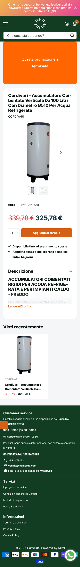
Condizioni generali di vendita (20, 493)
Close (75, 8)
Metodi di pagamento (15, 500)
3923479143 (16, 460)
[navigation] (32, 190)
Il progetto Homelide (15, 487)
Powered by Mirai (53, 548)
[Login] (67, 24)
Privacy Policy (11, 528)
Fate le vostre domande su (30, 470)
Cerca (72, 35)
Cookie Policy (11, 535)
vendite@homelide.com (22, 465)
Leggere (18, 306)
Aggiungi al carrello (46, 232)
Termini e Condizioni (15, 522)
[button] (60, 152)
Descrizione (20, 271)
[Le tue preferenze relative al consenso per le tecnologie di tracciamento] (4, 425)
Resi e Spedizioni (13, 506)
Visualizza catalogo (5, 23)
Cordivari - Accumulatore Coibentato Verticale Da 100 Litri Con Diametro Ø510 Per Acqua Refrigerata (23, 387)
